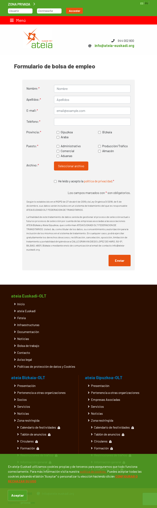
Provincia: (33, 132)
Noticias (23, 339)
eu (146, 3)
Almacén (108, 151)
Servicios (23, 406)
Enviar (119, 260)
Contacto (23, 352)
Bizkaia (107, 132)
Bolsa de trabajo (28, 346)
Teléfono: (33, 121)
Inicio (21, 304)
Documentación (28, 332)
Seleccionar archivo (71, 166)
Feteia (21, 318)
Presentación (26, 386)
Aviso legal (24, 359)
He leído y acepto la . (86, 181)
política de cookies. (93, 471)
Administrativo (71, 146)
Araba (64, 137)
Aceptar (17, 495)
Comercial (67, 151)
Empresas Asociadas (105, 399)
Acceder (74, 10)
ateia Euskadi (26, 311)
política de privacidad (98, 181)
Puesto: (32, 146)
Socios (22, 399)
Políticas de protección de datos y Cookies (46, 366)
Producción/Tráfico (115, 146)
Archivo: (32, 165)
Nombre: (33, 88)
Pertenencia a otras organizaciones (41, 392)
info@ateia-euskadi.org (114, 45)
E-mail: (32, 110)
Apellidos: (33, 99)
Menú (20, 20)
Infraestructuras (28, 325)
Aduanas (66, 156)
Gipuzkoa (67, 132)
